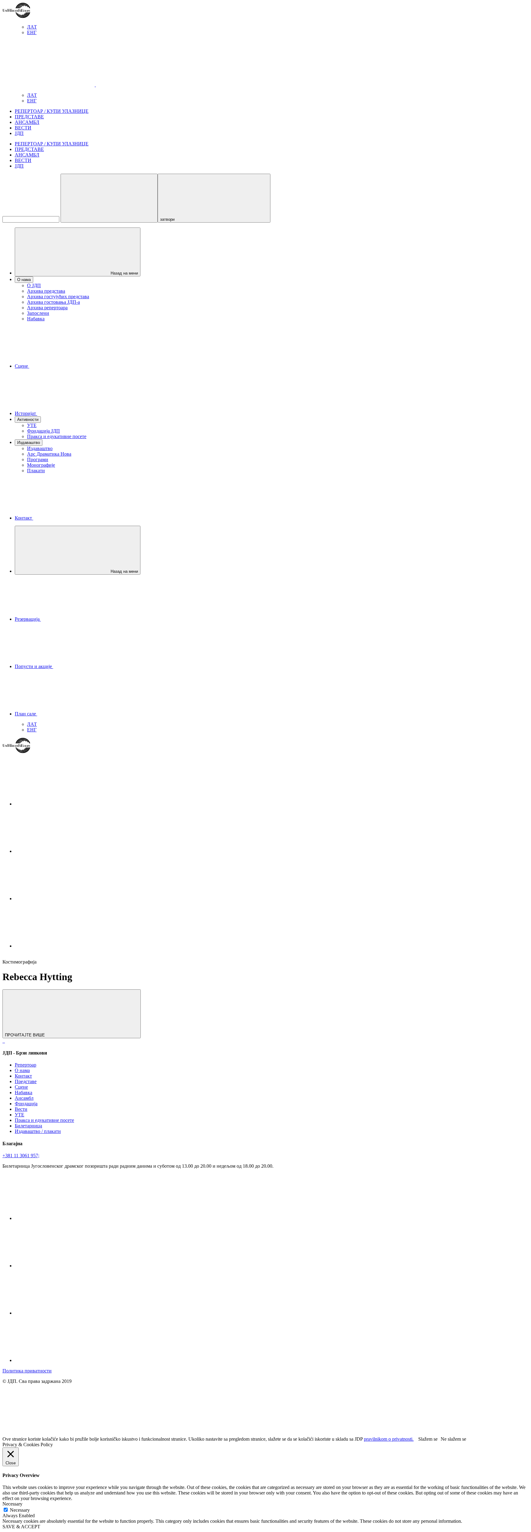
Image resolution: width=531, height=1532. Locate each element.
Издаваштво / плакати (38, 1131)
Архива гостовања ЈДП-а (53, 302)
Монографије (41, 465)
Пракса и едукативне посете (56, 436)
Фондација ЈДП (43, 430)
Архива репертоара (47, 307)
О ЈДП (34, 285)
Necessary (20, 1510)
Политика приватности (27, 1370)
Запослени (38, 313)
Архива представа (46, 291)
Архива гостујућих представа (58, 296)
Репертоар (25, 1064)
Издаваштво (40, 448)
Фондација (26, 1103)
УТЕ (32, 425)
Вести (21, 1109)
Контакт (23, 1076)
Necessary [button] (12, 1503)
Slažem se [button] (428, 1439)
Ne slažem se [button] (453, 1439)
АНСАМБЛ (27, 122)
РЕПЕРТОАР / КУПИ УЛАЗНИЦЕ (51, 111)
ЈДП (19, 133)
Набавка (36, 318)
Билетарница (28, 1125)
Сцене (21, 1087)
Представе (26, 1081)
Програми (37, 459)
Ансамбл (24, 1098)
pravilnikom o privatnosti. (389, 1439)
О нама (22, 1070)
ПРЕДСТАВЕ (29, 116)
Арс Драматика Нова (49, 454)
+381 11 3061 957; (20, 1155)
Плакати (36, 470)
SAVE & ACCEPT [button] (21, 1526)
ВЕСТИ (23, 127)
